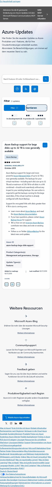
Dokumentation (17, 451)
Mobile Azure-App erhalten (19, 417)
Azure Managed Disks (21, 175)
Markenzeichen (24, 482)
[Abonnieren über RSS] (26, 89)
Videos (23, 457)
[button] (17, 89)
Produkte (26, 434)
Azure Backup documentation (25, 214)
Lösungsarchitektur (16, 442)
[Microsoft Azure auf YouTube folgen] (20, 423)
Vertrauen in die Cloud (33, 431)
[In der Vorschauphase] (28, 123)
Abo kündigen (12, 480)
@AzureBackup (33, 231)
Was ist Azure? (5, 428)
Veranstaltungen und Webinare (22, 454)
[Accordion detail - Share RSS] (12, 284)
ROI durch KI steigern (8, 439)
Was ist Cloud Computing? (36, 457)
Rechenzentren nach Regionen (12, 431)
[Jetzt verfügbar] (40, 123)
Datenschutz (32, 480)
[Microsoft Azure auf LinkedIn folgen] (15, 423)
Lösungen (21, 439)
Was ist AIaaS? (13, 462)
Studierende (4, 454)
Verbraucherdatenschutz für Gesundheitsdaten (18, 477)
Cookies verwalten (45, 480)
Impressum (22, 480)
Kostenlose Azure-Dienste (10, 436)
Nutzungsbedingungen (9, 482)
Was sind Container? (29, 465)
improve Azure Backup (34, 222)
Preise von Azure (36, 434)
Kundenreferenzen (15, 434)
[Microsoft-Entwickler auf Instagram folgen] (11, 423)
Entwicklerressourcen (36, 451)
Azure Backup (30, 211)
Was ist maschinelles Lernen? (26, 459)
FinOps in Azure (44, 436)
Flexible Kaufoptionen (28, 436)
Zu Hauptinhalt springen (10, 1)
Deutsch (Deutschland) (9, 471)
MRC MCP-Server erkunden (41, 14)
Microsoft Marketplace (37, 448)
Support (27, 442)
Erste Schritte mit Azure (21, 428)
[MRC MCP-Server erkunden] (34, 89)
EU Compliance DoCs (16, 485)
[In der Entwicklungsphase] (14, 123)
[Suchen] (46, 79)
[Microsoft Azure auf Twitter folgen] (6, 423)
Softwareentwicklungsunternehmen (14, 448)
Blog (26, 451)
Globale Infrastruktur (38, 428)
